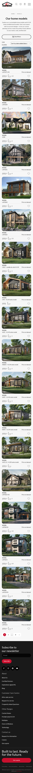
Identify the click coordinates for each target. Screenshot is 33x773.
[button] (29, 4)
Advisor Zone (21, 766)
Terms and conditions (13, 766)
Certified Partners (7, 681)
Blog (3, 688)
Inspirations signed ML (9, 685)
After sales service (7, 697)
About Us (4, 677)
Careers (4, 740)
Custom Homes (6, 713)
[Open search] (16, 4)
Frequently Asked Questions (10, 704)
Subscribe (7, 661)
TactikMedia (19, 771)
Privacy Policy (4, 766)
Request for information (9, 736)
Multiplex (5, 720)
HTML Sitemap (29, 766)
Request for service (8, 701)
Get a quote (5, 743)
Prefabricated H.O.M (8, 717)
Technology (5, 727)
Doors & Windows (7, 724)
